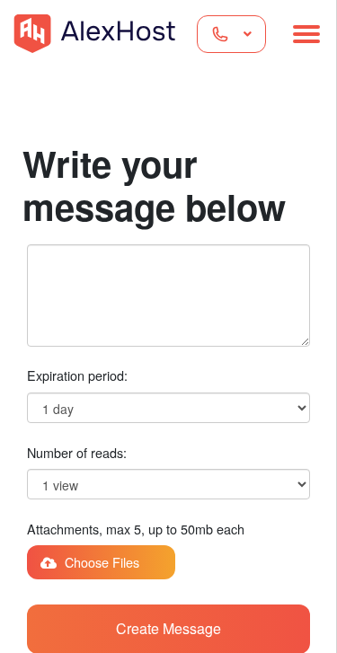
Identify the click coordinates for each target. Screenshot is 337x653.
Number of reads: (77, 452)
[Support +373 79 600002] (231, 34)
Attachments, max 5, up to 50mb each (135, 528)
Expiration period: (77, 375)
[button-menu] (306, 34)
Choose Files (100, 561)
